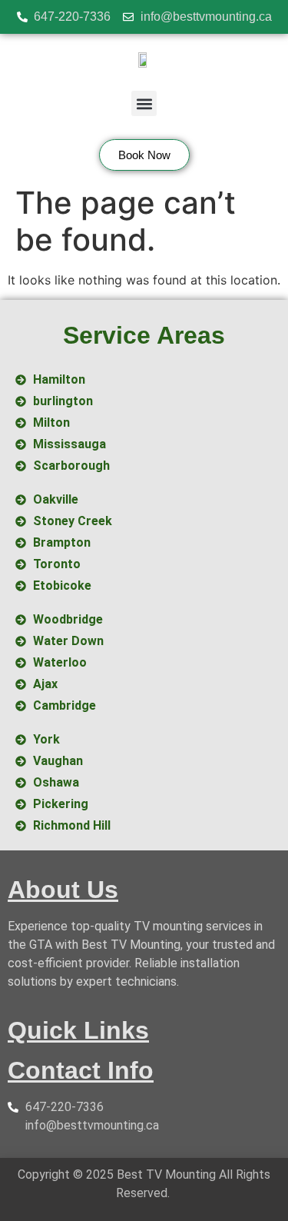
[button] (144, 103)
